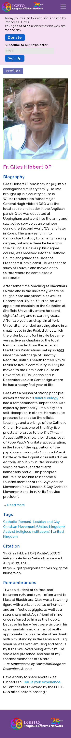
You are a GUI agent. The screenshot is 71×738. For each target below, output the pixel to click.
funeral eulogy (46, 398)
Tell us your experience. (42, 682)
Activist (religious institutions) (26, 532)
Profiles (13, 71)
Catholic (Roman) (17, 522)
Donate (15, 37)
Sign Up (14, 58)
